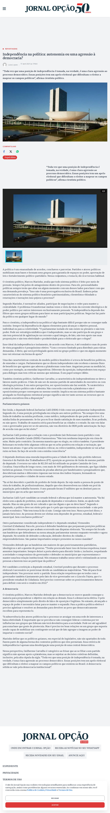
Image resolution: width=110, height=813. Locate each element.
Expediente (10, 766)
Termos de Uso (65, 790)
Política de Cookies (36, 790)
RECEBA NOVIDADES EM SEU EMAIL (45, 755)
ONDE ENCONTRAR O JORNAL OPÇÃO (30, 748)
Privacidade (11, 772)
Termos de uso (12, 779)
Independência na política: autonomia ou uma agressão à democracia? (49, 56)
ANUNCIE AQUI (77, 755)
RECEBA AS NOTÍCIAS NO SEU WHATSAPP (77, 748)
